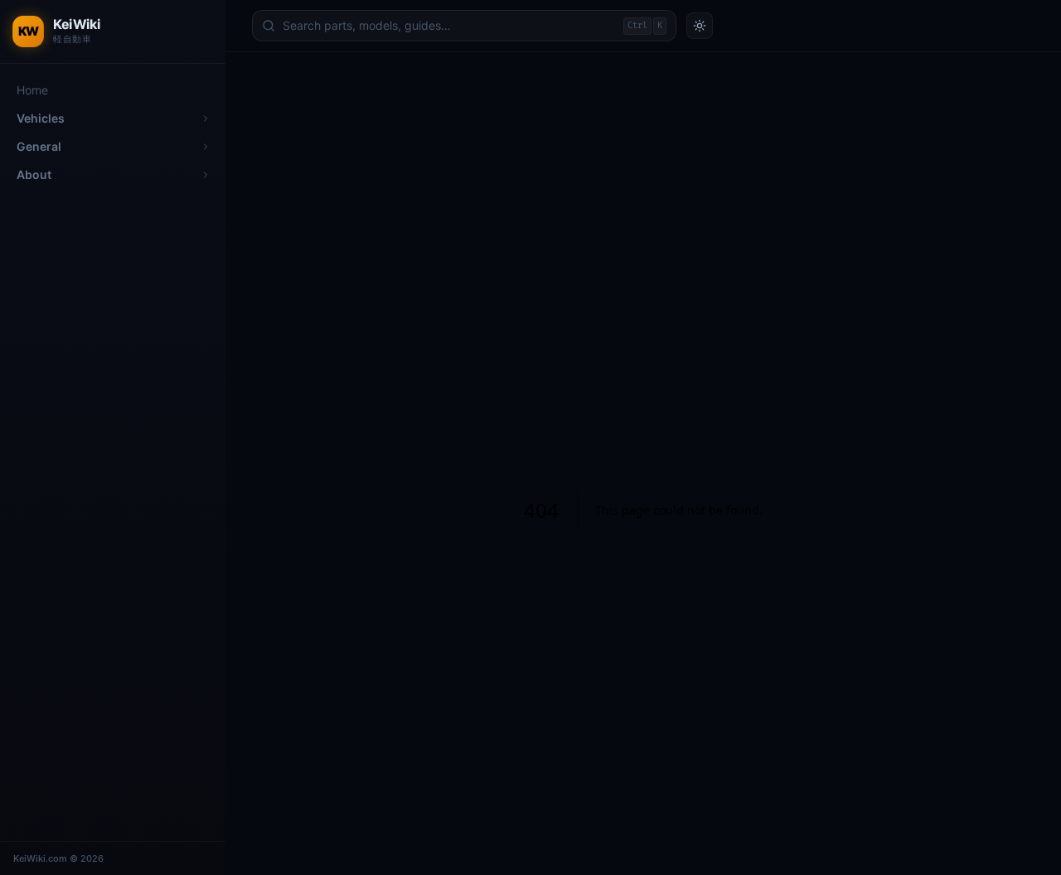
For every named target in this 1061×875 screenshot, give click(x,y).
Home (32, 90)
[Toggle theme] (699, 25)
